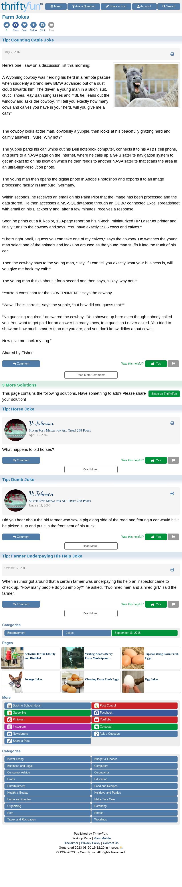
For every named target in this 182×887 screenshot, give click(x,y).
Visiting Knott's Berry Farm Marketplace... (99, 656)
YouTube (105, 719)
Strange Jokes (33, 679)
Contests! (105, 726)
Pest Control (105, 706)
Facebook (106, 712)
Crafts (11, 779)
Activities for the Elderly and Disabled (40, 656)
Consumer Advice (18, 772)
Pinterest (18, 719)
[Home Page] (22, 2)
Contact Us (111, 843)
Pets (10, 812)
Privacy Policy (90, 843)
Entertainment (16, 632)
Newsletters (20, 733)
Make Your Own (104, 799)
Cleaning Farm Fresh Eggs (102, 679)
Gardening (17, 713)
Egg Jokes (151, 679)
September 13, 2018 (127, 632)
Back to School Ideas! (25, 706)
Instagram (19, 726)
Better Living (15, 759)
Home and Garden (19, 799)
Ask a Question (109, 733)
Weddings (100, 819)
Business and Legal (20, 765)
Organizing (14, 806)
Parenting (100, 806)
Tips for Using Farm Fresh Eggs (161, 656)
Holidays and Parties (107, 792)
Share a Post (21, 740)
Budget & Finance (105, 759)
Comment (23, 363)
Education (100, 779)
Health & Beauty (17, 792)
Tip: (28, 39)
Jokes (70, 632)
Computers (101, 765)
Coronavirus (102, 772)
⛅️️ (121, 847)
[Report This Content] (173, 363)
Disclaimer (71, 843)
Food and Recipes (106, 786)
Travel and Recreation (21, 819)
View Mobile (102, 838)
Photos (98, 812)
